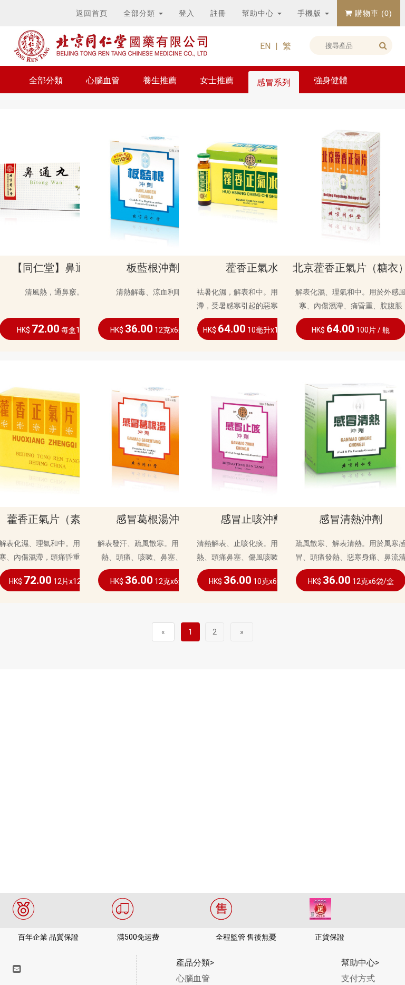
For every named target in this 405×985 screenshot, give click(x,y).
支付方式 (358, 978)
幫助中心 (259, 13)
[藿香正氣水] (252, 182)
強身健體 (331, 80)
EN (265, 46)
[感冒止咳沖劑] (252, 433)
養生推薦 (160, 80)
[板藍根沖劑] (153, 182)
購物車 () (372, 13)
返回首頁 (92, 13)
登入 (187, 13)
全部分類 (140, 13)
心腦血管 (103, 80)
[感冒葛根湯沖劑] (153, 433)
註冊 (218, 13)
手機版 (310, 13)
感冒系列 (274, 82)
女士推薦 (217, 80)
